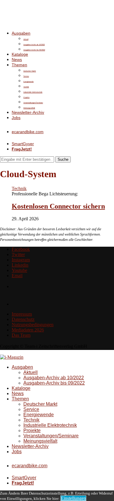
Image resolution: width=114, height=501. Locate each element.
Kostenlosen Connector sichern (58, 206)
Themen (19, 64)
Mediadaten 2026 (28, 329)
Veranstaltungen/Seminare (33, 103)
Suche (63, 159)
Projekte (26, 97)
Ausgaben (21, 33)
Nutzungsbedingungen (32, 324)
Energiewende (28, 81)
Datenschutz (23, 319)
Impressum (22, 314)
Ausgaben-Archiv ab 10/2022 (34, 44)
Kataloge (20, 54)
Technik (26, 87)
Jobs (16, 117)
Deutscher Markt (29, 71)
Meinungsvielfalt (29, 108)
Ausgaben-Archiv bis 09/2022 (34, 50)
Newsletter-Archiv (28, 112)
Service (26, 76)
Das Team (21, 335)
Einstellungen (73, 498)
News (17, 59)
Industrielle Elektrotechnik (32, 92)
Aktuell (25, 39)
